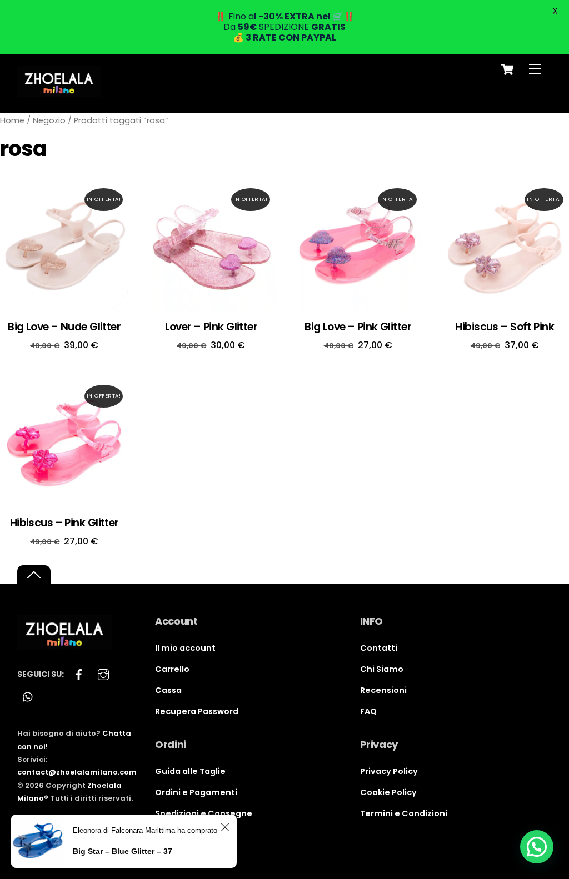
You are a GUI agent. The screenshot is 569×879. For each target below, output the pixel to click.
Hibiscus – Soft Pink (504, 327)
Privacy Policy (389, 771)
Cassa (168, 690)
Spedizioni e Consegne (203, 813)
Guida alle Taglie (190, 771)
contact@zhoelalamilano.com (77, 772)
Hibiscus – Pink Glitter (64, 523)
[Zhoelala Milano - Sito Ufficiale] (59, 92)
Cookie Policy (388, 792)
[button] (536, 846)
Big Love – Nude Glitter (64, 327)
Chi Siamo (381, 669)
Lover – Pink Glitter (211, 327)
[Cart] (507, 69)
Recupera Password (196, 711)
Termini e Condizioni (403, 813)
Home (12, 120)
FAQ (368, 711)
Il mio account (185, 648)
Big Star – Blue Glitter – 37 (122, 851)
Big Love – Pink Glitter (358, 327)
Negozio (49, 120)
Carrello (172, 669)
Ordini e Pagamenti (196, 792)
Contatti (378, 648)
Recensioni (383, 690)
